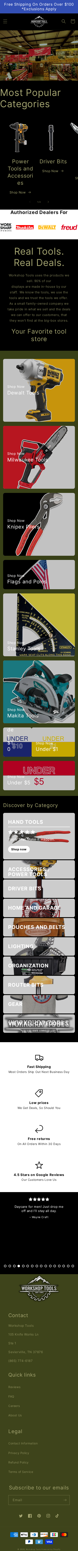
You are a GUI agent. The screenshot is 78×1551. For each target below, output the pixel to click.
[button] (5, 21)
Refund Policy (18, 1462)
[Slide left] (30, 201)
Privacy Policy (18, 1453)
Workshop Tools (33, 1549)
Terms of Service (20, 1472)
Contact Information (23, 1443)
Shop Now (18, 192)
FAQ (11, 1396)
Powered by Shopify (51, 1549)
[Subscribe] (64, 1500)
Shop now (19, 849)
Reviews (14, 1387)
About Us (15, 1415)
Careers (14, 1406)
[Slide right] (48, 201)
